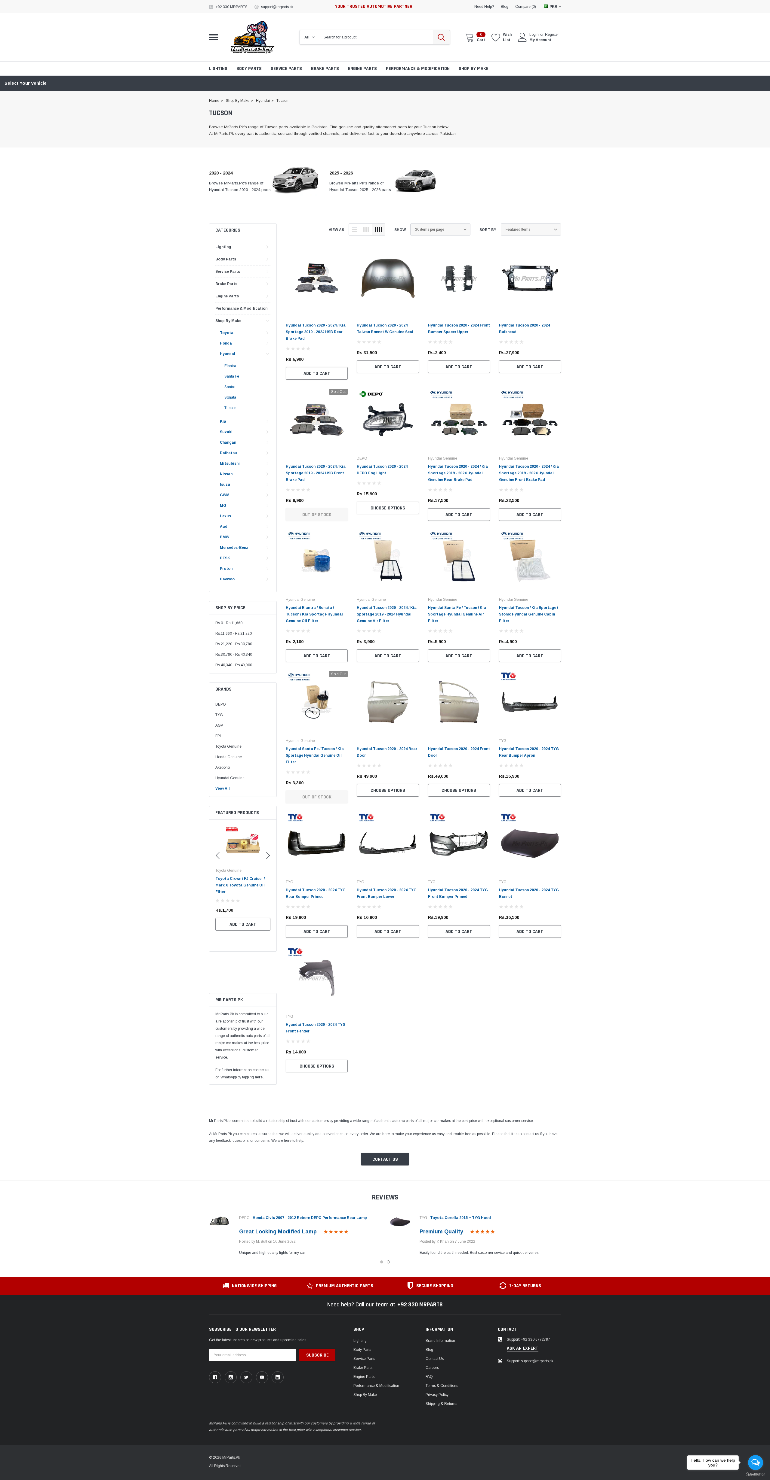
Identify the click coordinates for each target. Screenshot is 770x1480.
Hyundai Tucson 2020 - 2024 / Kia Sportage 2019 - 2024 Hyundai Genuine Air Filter (387, 614)
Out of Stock (316, 515)
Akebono (222, 767)
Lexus (225, 516)
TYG (219, 715)
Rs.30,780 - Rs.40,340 (233, 654)
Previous (199, 1233)
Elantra (230, 366)
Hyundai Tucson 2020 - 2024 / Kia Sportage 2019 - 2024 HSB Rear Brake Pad (316, 332)
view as (336, 230)
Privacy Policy (437, 1395)
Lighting (218, 68)
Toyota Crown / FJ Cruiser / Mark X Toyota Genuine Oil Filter (240, 885)
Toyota (226, 333)
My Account (540, 40)
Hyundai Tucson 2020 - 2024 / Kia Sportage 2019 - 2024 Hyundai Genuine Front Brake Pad (529, 473)
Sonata (230, 397)
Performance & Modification (418, 68)
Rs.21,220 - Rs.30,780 (233, 644)
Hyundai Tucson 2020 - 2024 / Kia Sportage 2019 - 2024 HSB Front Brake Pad (316, 473)
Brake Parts (325, 68)
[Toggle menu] (213, 37)
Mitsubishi (230, 463)
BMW (224, 537)
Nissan (226, 474)
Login (534, 34)
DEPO (220, 704)
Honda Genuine (228, 757)
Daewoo (227, 579)
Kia (223, 421)
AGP (219, 725)
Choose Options (388, 508)
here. (259, 1077)
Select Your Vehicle (26, 83)
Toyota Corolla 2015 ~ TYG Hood (460, 1218)
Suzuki (226, 432)
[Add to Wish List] (267, 910)
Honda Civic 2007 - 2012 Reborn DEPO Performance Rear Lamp (310, 1218)
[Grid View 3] (366, 229)
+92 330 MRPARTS (232, 7)
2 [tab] (388, 1261)
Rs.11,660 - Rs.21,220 (233, 633)
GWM (224, 495)
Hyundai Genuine (230, 778)
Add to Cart (242, 924)
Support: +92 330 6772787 (528, 1339)
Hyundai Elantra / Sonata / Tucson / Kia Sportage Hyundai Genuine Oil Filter (314, 614)
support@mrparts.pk (277, 7)
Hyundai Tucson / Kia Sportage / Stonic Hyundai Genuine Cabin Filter (528, 614)
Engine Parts (362, 68)
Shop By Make (473, 68)
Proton (226, 569)
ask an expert (522, 1348)
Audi (224, 526)
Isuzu (225, 484)
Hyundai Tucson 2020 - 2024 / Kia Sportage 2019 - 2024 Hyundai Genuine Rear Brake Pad (458, 473)
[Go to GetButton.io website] (755, 1474)
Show (400, 230)
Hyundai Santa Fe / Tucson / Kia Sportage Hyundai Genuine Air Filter (457, 614)
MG (223, 505)
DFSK (225, 558)
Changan (228, 442)
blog (504, 6)
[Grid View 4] (378, 229)
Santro (229, 387)
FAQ (429, 1377)
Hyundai (227, 354)
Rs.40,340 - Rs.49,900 (233, 665)
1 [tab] (381, 1261)
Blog (429, 1350)
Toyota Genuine (228, 746)
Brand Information (440, 1341)
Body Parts (249, 68)
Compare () (525, 7)
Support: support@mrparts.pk (530, 1361)
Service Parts (286, 68)
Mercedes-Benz (234, 548)
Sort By (487, 230)
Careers (432, 1368)
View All (222, 788)
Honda (226, 343)
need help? (484, 6)
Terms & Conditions (442, 1386)
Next (570, 1233)
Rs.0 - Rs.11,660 (228, 623)
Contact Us (385, 1159)
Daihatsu (228, 453)
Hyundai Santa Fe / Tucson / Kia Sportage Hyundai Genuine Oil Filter (315, 755)
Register (552, 34)
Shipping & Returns (441, 1404)
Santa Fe (231, 376)
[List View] (354, 229)
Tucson (230, 408)
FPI (218, 736)
